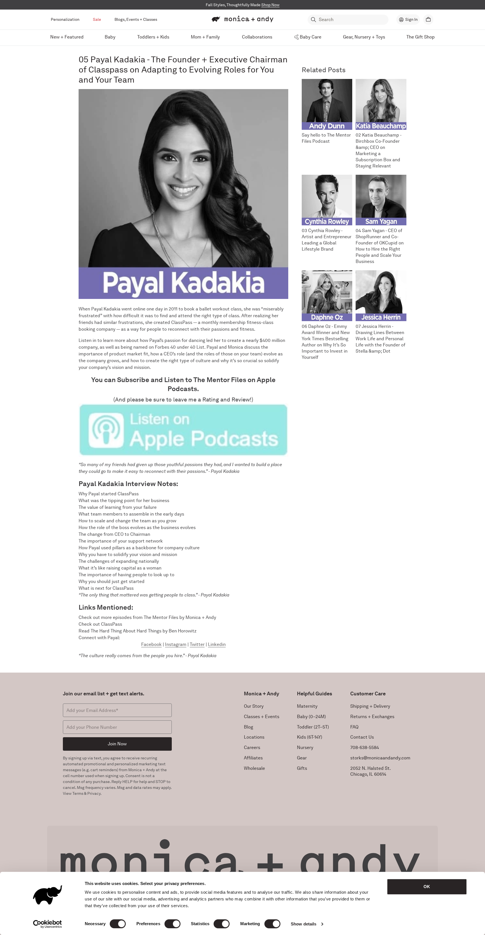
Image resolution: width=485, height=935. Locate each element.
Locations (254, 737)
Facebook (151, 644)
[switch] (172, 923)
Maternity (307, 706)
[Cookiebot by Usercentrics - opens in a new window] (47, 924)
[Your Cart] (428, 19)
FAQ (354, 727)
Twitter (197, 644)
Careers (252, 747)
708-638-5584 (364, 747)
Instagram (175, 644)
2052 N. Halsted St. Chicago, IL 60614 (370, 771)
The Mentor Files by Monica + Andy (180, 617)
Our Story (254, 706)
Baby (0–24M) (311, 716)
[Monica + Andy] (242, 19)
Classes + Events (261, 716)
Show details (303, 924)
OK (427, 886)
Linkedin (217, 644)
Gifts (302, 768)
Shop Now (270, 5)
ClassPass (111, 624)
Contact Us (362, 737)
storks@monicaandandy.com (380, 758)
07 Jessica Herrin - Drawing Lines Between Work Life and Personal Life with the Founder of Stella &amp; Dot (380, 339)
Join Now (117, 743)
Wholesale (254, 768)
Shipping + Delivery (370, 706)
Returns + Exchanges (372, 716)
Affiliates (253, 758)
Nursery (305, 747)
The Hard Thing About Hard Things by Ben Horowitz (143, 631)
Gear (302, 758)
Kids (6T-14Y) (309, 737)
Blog (248, 727)
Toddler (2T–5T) (313, 727)
